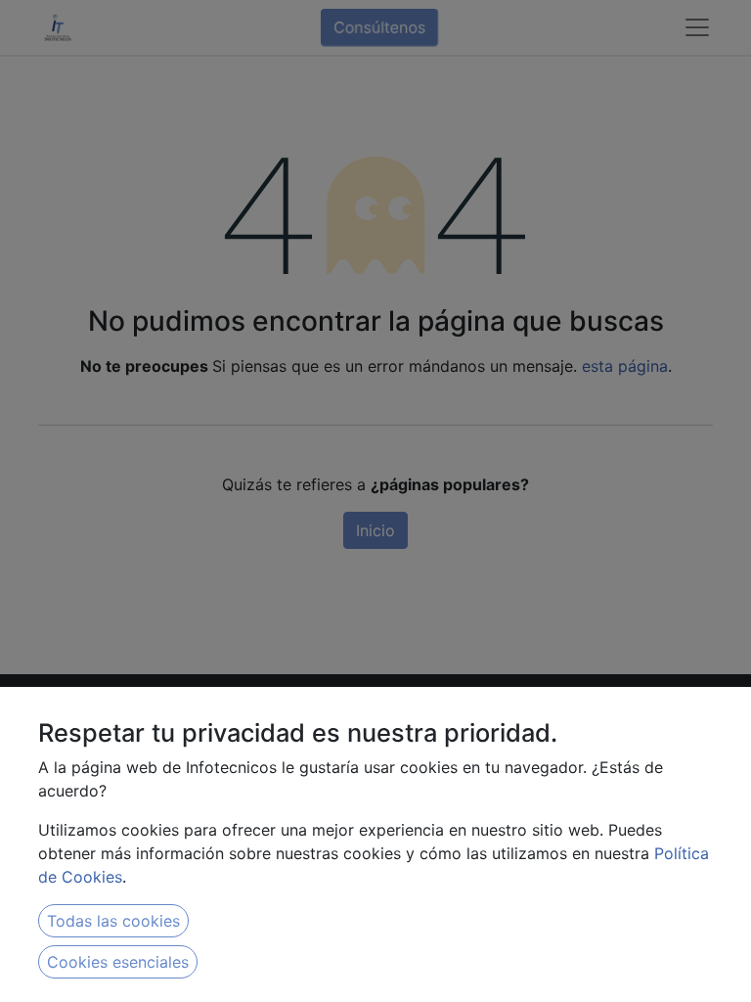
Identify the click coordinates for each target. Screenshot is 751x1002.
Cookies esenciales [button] (118, 962)
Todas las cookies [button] (113, 921)
